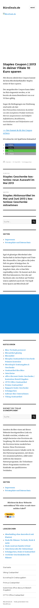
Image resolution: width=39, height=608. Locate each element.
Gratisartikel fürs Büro (14, 370)
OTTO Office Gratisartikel (16, 382)
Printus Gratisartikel (14, 385)
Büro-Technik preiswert (15, 350)
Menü (32, 7)
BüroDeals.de (11, 7)
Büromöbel (9, 356)
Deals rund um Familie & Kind (17, 546)
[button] (9, 145)
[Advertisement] (19, 41)
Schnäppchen (27, 162)
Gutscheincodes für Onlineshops (19, 549)
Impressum (10, 240)
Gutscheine (10, 373)
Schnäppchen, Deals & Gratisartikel (20, 552)
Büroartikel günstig (13, 353)
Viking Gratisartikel (13, 397)
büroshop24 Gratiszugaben (14, 578)
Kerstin (8, 162)
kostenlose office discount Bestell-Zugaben (17, 589)
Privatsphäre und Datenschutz (18, 242)
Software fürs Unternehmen (16, 394)
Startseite (7, 567)
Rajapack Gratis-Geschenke (16, 388)
